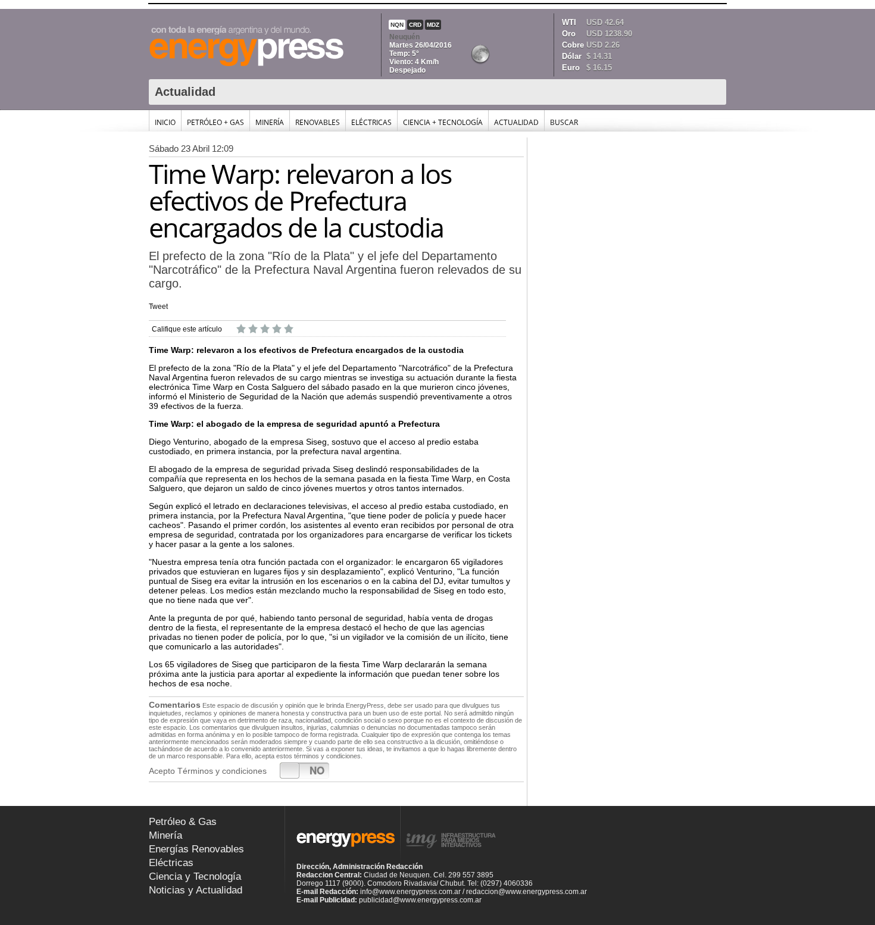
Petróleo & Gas (183, 821)
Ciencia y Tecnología (195, 876)
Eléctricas (371, 122)
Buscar (564, 122)
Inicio (165, 122)
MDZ (433, 24)
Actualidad (516, 122)
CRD (415, 24)
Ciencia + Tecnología (443, 122)
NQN (397, 24)
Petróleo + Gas (215, 122)
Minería (269, 122)
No (317, 770)
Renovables (317, 122)
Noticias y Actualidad (195, 890)
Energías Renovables (196, 849)
